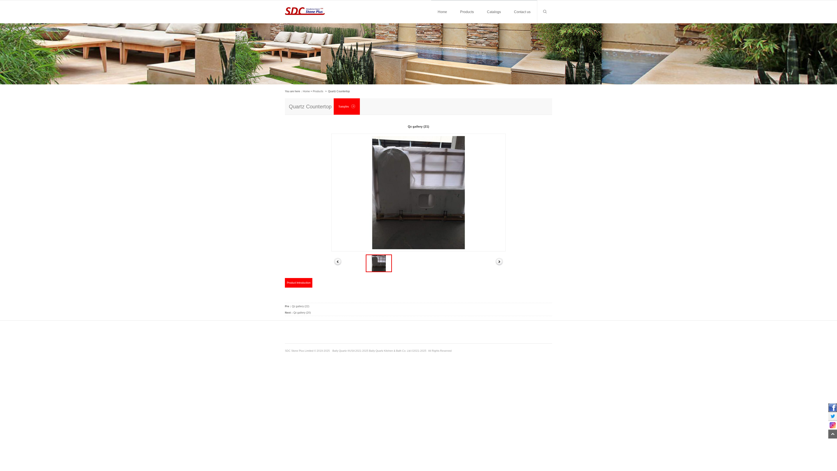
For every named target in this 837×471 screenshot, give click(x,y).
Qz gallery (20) (298, 312)
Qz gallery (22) (297, 306)
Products (318, 91)
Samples (344, 106)
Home (306, 91)
